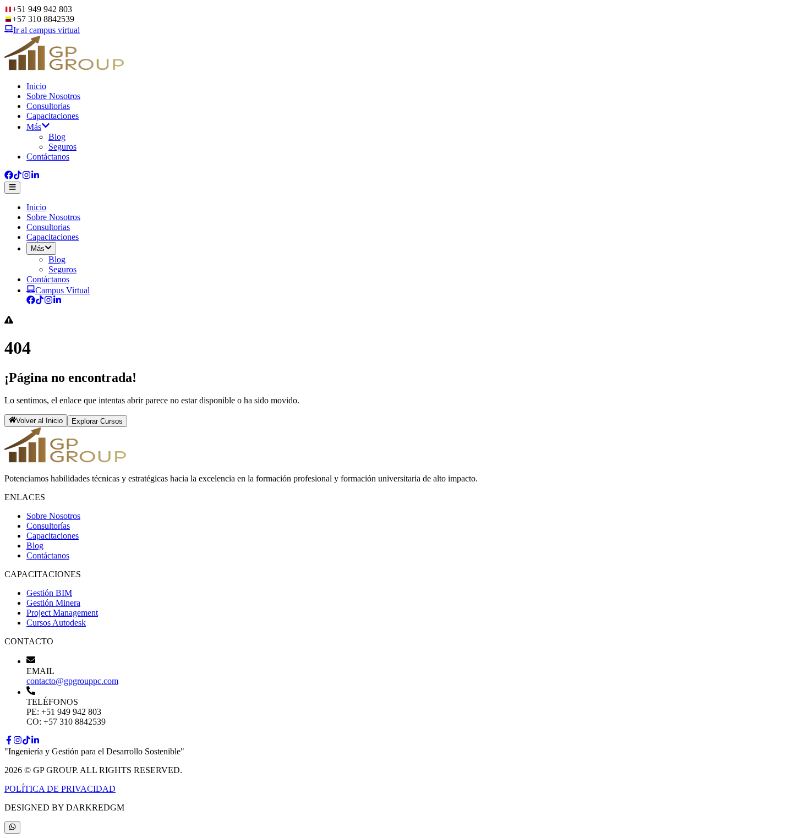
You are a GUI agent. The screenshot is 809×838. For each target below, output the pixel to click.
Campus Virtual (62, 290)
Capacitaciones (52, 116)
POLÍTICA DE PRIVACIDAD (60, 788)
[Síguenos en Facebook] (8, 176)
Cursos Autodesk (56, 622)
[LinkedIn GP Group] (57, 301)
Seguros (62, 146)
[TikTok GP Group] (39, 301)
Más (33, 127)
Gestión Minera (53, 602)
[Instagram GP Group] (48, 301)
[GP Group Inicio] (64, 67)
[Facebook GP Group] (30, 301)
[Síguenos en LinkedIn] (35, 176)
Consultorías (48, 525)
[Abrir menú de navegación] (12, 188)
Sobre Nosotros (53, 96)
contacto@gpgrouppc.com (72, 681)
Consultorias (48, 106)
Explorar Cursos (97, 421)
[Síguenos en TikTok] (17, 176)
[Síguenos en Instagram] (26, 176)
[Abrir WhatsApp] (12, 827)
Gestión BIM (49, 593)
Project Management (62, 612)
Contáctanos (47, 156)
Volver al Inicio (39, 421)
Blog (56, 136)
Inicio (36, 86)
